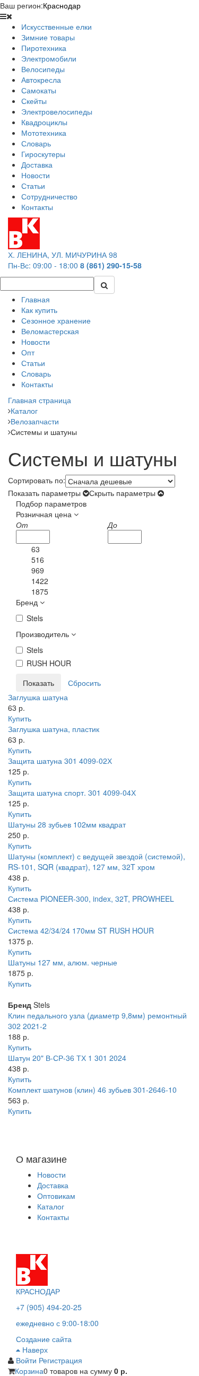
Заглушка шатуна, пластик (53, 729)
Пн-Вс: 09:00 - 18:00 (43, 265)
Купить (19, 718)
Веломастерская (50, 331)
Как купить (39, 309)
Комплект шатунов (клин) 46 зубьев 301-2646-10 (92, 1089)
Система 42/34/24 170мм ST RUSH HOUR (81, 930)
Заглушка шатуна (38, 697)
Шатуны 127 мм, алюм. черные (62, 962)
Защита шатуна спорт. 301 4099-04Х (72, 792)
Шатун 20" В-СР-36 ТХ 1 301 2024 (67, 1057)
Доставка (52, 1185)
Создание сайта (44, 1339)
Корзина (29, 1370)
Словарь (36, 373)
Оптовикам (56, 1195)
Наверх (34, 1349)
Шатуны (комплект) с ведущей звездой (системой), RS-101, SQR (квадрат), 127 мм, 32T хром (96, 861)
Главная (35, 299)
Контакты (37, 384)
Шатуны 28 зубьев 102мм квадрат (67, 824)
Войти (27, 1360)
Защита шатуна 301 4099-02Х (60, 760)
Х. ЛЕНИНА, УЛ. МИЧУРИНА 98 (62, 254)
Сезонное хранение (56, 320)
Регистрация (60, 1360)
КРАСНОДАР (38, 1291)
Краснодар (62, 5)
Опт (27, 352)
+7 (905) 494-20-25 (49, 1307)
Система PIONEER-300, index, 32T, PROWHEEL (91, 898)
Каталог (50, 1206)
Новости (35, 341)
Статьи (33, 363)
